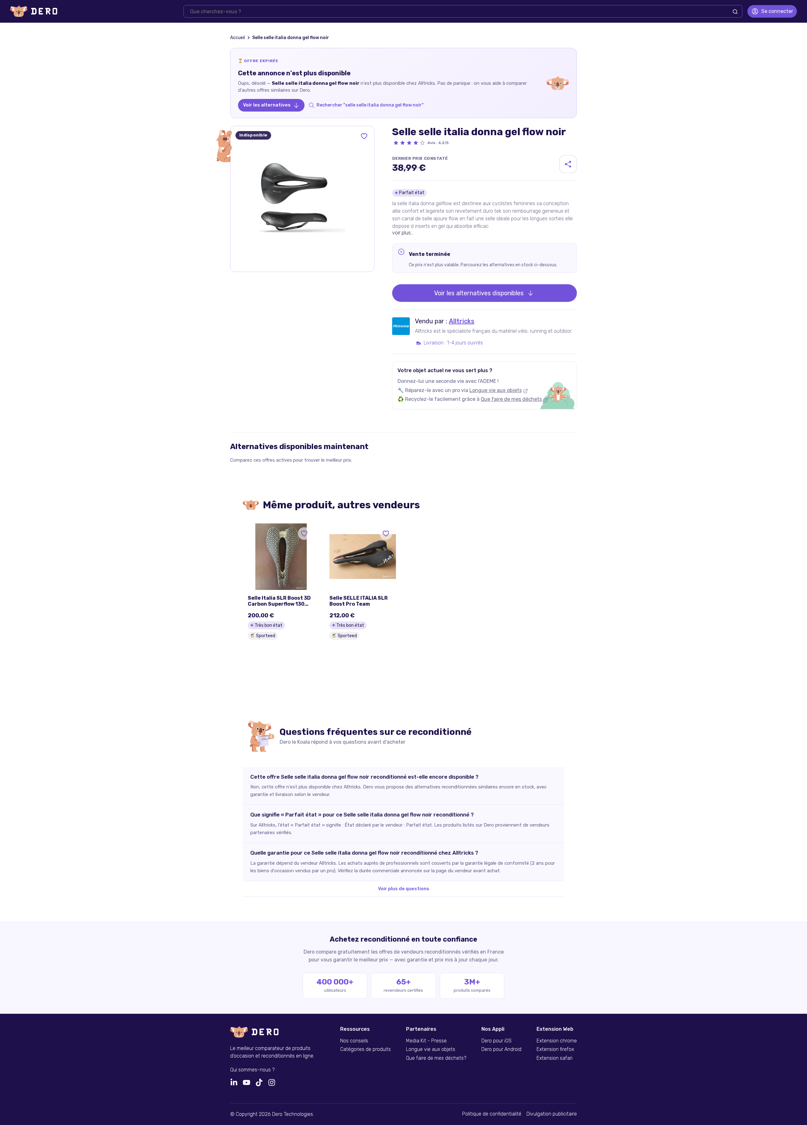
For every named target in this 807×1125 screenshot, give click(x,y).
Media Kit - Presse (426, 1041)
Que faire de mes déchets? (436, 1058)
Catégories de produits (365, 1049)
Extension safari (554, 1058)
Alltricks (461, 321)
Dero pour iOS (496, 1041)
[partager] (568, 164)
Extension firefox (555, 1049)
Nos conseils (354, 1041)
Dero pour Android (501, 1049)
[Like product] (364, 136)
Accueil (237, 37)
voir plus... (403, 233)
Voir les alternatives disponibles (479, 293)
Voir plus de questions (403, 888)
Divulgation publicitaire (551, 1114)
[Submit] (735, 11)
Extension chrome (557, 1041)
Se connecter (777, 11)
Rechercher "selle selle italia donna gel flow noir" (370, 105)
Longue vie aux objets (495, 390)
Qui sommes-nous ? (252, 1070)
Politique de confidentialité (491, 1114)
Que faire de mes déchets (511, 399)
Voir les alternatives (267, 105)
